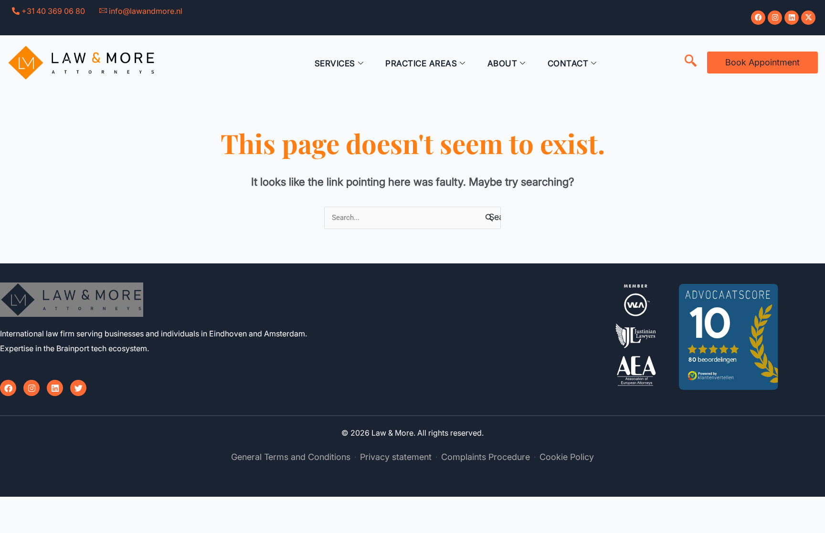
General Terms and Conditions (290, 457)
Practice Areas (421, 63)
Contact (568, 63)
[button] (690, 61)
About (502, 63)
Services (335, 63)
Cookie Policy (566, 457)
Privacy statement (396, 457)
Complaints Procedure (485, 457)
